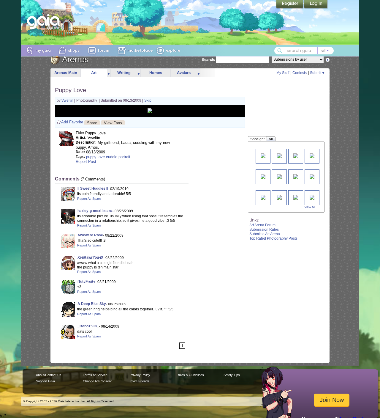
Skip (147, 100)
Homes (155, 72)
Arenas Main (65, 72)
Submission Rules (264, 229)
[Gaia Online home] (45, 21)
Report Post (86, 161)
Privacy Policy (140, 375)
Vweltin (67, 100)
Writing (124, 72)
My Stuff (282, 73)
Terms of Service (95, 375)
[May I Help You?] (263, 155)
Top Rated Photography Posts (273, 238)
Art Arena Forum (262, 225)
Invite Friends (139, 381)
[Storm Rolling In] (279, 155)
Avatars (184, 72)
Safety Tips (232, 375)
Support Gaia (45, 381)
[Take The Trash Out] (312, 197)
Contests (299, 73)
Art (93, 72)
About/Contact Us (48, 375)
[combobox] (304, 50)
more (108, 73)
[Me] (295, 197)
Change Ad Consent (97, 381)
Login (316, 4)
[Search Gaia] (280, 51)
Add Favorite (72, 122)
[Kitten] (263, 197)
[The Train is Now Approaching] (295, 155)
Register (290, 4)
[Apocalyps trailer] (263, 176)
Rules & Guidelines (190, 375)
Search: (208, 60)
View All (309, 207)
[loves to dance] (295, 176)
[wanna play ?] (279, 197)
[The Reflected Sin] (312, 155)
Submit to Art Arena (264, 234)
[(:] (279, 176)
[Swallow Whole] (312, 176)
